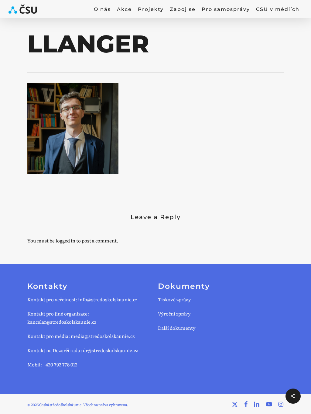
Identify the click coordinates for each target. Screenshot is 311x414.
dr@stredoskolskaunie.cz (110, 350)
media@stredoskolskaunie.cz (103, 335)
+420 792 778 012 (60, 364)
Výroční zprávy (174, 313)
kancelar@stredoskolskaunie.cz (61, 321)
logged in (65, 240)
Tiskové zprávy (174, 299)
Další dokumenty (177, 327)
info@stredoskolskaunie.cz (107, 299)
